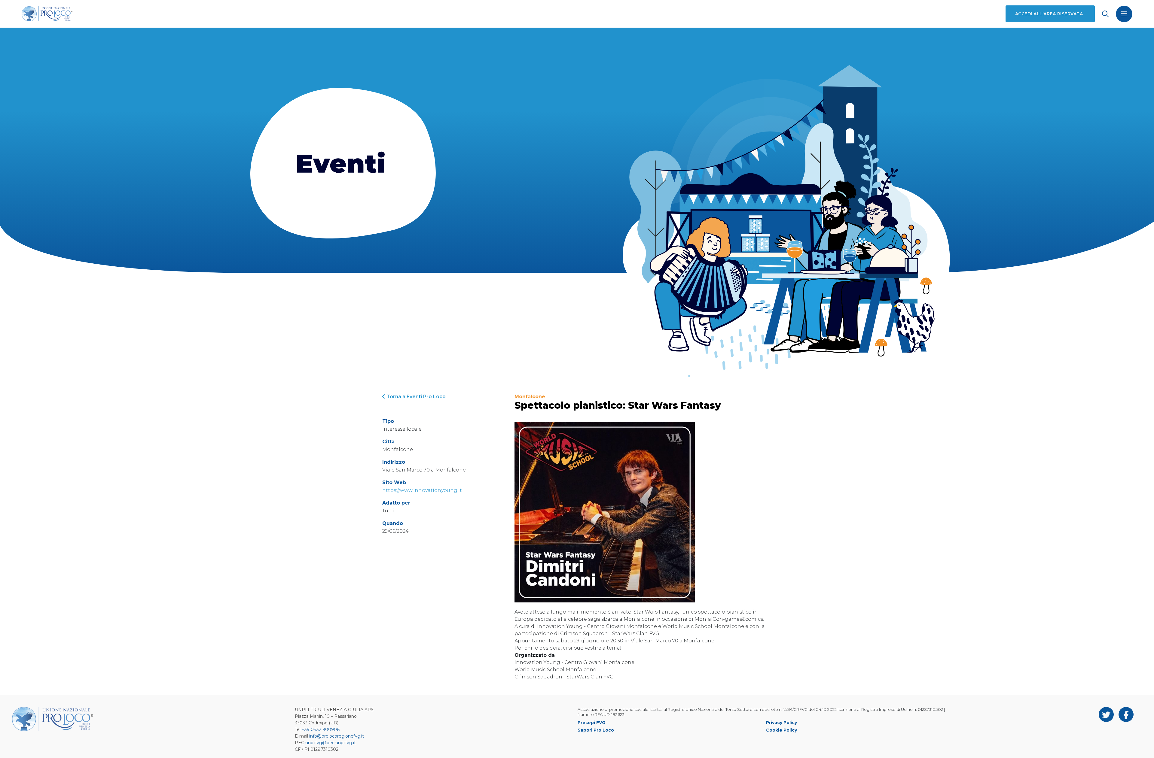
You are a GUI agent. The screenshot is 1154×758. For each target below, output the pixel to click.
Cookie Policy (781, 730)
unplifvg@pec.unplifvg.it (330, 742)
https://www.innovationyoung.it (422, 490)
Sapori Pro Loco (596, 730)
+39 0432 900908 (321, 729)
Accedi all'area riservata (1049, 14)
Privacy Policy (781, 722)
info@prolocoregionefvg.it (336, 736)
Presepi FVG (591, 722)
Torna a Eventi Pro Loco (415, 396)
